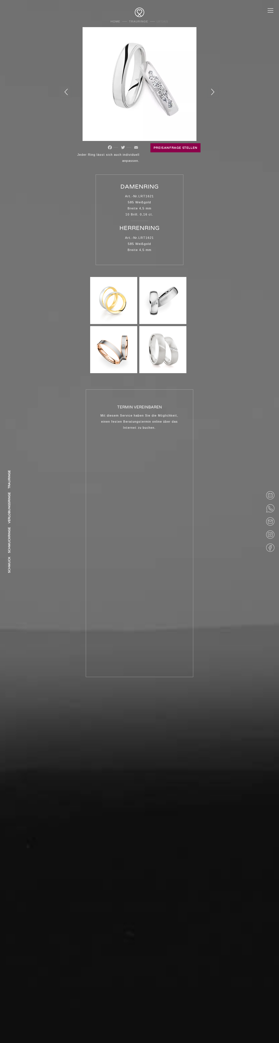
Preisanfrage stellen (176, 148)
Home (115, 21)
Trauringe (138, 21)
